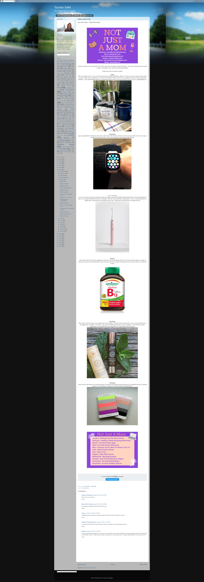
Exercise (67, 82)
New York (59, 117)
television (66, 137)
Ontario (59, 118)
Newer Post (82, 564)
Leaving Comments (87, 15)
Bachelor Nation (68, 61)
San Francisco (65, 128)
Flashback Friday (66, 85)
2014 (60, 246)
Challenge (68, 71)
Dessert (59, 79)
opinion (67, 118)
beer (70, 63)
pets (63, 120)
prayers (64, 121)
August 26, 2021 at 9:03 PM (94, 531)
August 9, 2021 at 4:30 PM (93, 513)
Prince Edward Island (63, 123)
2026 (60, 159)
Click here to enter (112, 479)
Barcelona (59, 63)
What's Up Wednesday (65, 187)
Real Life (67, 125)
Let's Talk (64, 102)
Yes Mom (59, 153)
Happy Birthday (63, 95)
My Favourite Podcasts (65, 214)
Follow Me (76, 15)
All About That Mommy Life (89, 522)
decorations (60, 77)
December (63, 171)
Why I (71, 148)
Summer (71, 135)
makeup (67, 107)
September (63, 177)
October (62, 175)
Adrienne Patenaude (87, 495)
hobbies (61, 97)
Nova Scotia (68, 117)
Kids (72, 100)
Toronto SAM (62, 7)
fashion (72, 84)
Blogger (111, 578)
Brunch (72, 68)
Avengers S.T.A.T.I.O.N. (66, 197)
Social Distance (69, 131)
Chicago (58, 73)
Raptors (59, 125)
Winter (65, 150)
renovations (68, 126)
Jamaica (59, 100)
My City (69, 114)
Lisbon (66, 104)
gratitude (65, 93)
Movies (72, 112)
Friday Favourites (67, 90)
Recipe (59, 126)
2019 (60, 236)
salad (58, 128)
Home (58, 15)
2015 (60, 244)
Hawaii (72, 95)
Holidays (71, 97)
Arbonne (67, 60)
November (63, 173)
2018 (60, 238)
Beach (64, 63)
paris (73, 118)
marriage (59, 109)
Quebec (71, 123)
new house (60, 115)
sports (61, 133)
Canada (68, 70)
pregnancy (71, 121)
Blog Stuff (65, 65)
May (61, 222)
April (61, 224)
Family (63, 84)
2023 (60, 165)
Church (59, 74)
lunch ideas (71, 106)
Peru (59, 120)
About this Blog (67, 15)
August (62, 179)
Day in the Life (65, 76)
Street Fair (60, 135)
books (65, 66)
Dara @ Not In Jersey (87, 504)
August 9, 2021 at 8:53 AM (100, 495)
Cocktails (67, 74)
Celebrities (59, 71)
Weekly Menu (65, 146)
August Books (63, 181)
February (62, 229)
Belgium (58, 65)
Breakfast (65, 68)
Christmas (67, 73)
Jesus (65, 100)
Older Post (143, 564)
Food (59, 88)
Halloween (71, 93)
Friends (64, 92)
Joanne (84, 513)
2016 (60, 242)
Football (67, 88)
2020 (60, 233)
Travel (72, 141)
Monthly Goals (63, 112)
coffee (72, 74)
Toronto (62, 141)
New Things (69, 115)
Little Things (63, 106)
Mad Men (61, 107)
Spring (69, 133)
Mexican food (70, 110)
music (61, 114)
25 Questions (60, 60)
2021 (60, 169)
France (72, 88)
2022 (60, 167)
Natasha (84, 531)
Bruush (110, 195)
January (62, 231)
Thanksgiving (60, 139)
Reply (83, 499)
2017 (60, 240)
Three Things (70, 139)
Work (72, 150)
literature (72, 104)
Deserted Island (69, 77)
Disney (65, 79)
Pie (67, 120)
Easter (63, 80)
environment (71, 80)
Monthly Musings (64, 185)
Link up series (85, 488)
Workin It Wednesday (65, 151)
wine (58, 150)
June (61, 220)
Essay (60, 82)
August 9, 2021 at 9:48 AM (100, 504)
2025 (60, 161)
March (62, 227)
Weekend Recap (65, 144)
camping (61, 70)
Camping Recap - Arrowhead (64, 200)
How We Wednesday (65, 98)
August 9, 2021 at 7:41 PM (103, 522)
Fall (73, 82)
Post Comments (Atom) (90, 567)
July (61, 218)
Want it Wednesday (66, 142)
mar (72, 107)
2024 (60, 163)
